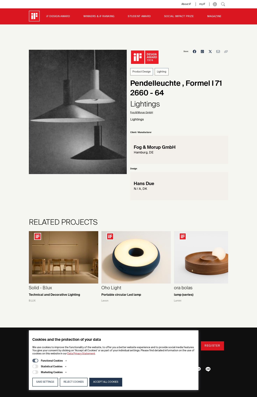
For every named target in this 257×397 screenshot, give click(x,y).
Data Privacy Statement (81, 353)
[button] (215, 4)
